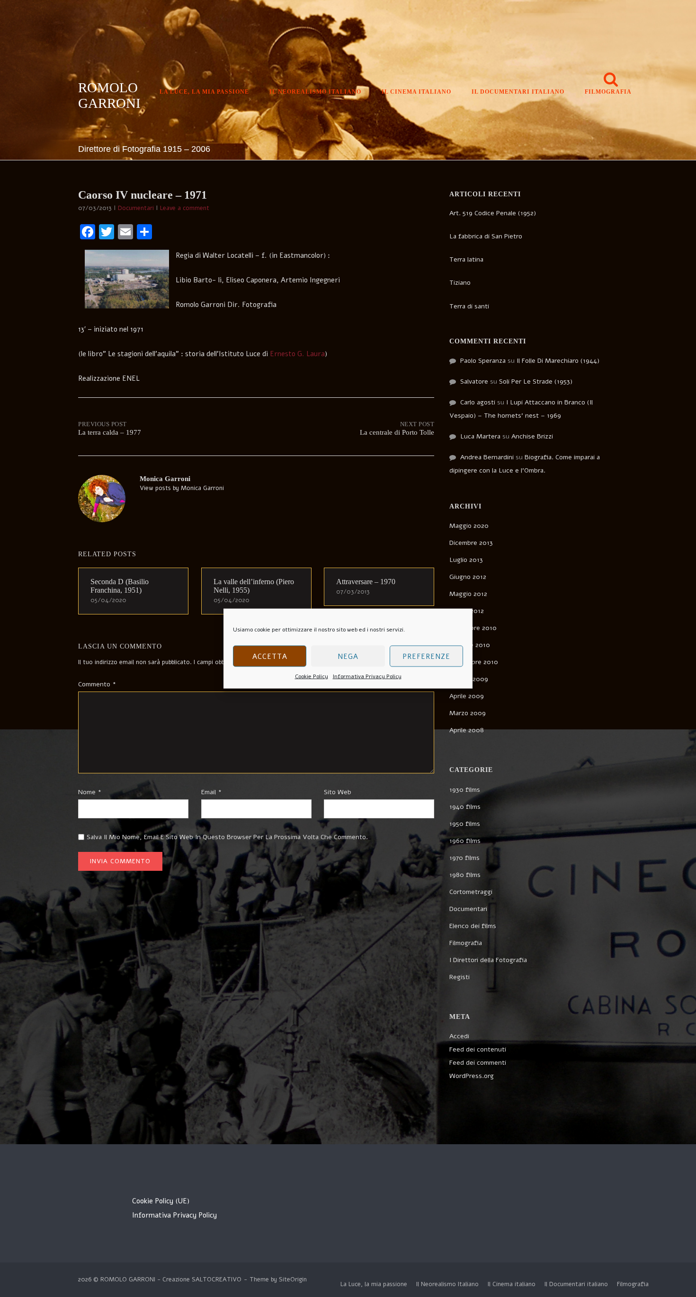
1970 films (464, 857)
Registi (459, 977)
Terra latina (466, 259)
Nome (89, 792)
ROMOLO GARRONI (109, 95)
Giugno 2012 (467, 576)
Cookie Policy (311, 676)
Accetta (269, 656)
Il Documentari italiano (518, 91)
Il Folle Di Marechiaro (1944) (558, 360)
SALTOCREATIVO (216, 1279)
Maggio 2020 (469, 525)
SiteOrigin (293, 1279)
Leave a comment (184, 208)
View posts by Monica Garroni (182, 488)
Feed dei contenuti (477, 1049)
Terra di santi (469, 306)
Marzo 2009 (467, 713)
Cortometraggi (470, 891)
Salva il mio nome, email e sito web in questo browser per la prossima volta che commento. (227, 837)
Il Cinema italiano (416, 91)
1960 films (465, 840)
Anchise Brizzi (532, 436)
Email (211, 792)
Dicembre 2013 (471, 542)
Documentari (136, 208)
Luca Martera (480, 436)
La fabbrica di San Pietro (485, 236)
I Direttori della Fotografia (488, 959)
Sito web (337, 792)
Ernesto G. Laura (296, 354)
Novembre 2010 (473, 627)
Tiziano (460, 282)
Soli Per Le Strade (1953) (535, 381)
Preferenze (426, 656)
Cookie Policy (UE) (160, 1201)
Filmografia (608, 91)
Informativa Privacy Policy (367, 676)
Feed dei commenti (477, 1062)
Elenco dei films (472, 925)
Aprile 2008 (466, 730)
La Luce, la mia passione (204, 91)
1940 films (465, 806)
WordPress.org (471, 1075)
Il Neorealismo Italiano (315, 91)
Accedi (459, 1036)
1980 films (465, 874)
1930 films (464, 789)
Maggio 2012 (468, 593)
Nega (348, 656)
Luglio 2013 (466, 559)
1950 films (464, 823)
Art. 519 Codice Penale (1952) (492, 213)
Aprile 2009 (466, 696)
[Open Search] (611, 80)
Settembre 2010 (473, 661)
